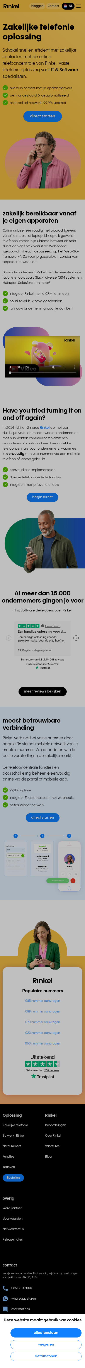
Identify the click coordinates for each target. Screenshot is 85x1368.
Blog (48, 1156)
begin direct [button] (42, 497)
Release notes (13, 1239)
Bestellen (13, 1177)
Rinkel (45, 428)
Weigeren (46, 1344)
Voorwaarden (12, 1218)
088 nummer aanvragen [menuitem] (42, 1011)
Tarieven (9, 1167)
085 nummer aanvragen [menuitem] (42, 1000)
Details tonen (46, 1356)
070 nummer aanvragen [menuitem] (42, 1022)
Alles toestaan (46, 1333)
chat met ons (20, 1309)
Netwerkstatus (13, 1229)
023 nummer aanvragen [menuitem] (42, 1032)
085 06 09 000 (21, 1288)
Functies (8, 1156)
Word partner (12, 1208)
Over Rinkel (53, 1135)
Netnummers (12, 1146)
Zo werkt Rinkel (13, 1135)
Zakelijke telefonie (15, 1125)
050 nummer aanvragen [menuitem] (42, 1043)
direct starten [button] (42, 116)
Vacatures (52, 1146)
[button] (68, 6)
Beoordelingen (55, 1125)
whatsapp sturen (23, 1298)
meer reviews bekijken (42, 691)
